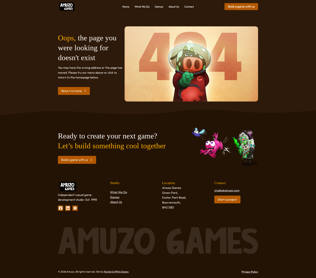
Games (159, 6)
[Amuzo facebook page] (61, 208)
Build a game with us (241, 6)
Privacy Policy (250, 271)
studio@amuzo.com (226, 190)
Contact (189, 6)
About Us (174, 6)
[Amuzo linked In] (68, 208)
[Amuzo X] (75, 208)
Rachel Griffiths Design (116, 271)
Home (125, 6)
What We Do (142, 6)
